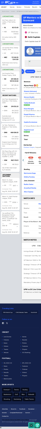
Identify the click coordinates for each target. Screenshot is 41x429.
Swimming (17, 399)
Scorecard (30, 71)
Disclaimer (31, 409)
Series (19, 7)
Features (25, 346)
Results (34, 7)
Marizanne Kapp (30, 173)
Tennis (16, 389)
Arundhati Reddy (30, 188)
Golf (16, 394)
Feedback (22, 409)
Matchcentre (8, 379)
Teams (6, 349)
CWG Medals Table (22, 312)
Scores (12, 7)
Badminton (7, 394)
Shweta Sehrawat (30, 91)
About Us (13, 409)
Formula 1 (7, 389)
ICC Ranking (26, 352)
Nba (23, 394)
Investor (4, 412)
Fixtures (27, 7)
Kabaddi (31, 394)
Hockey (25, 389)
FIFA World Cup (8, 312)
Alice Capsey (28, 192)
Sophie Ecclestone (30, 122)
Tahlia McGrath (29, 103)
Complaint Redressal (16, 412)
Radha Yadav (28, 184)
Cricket (4, 7)
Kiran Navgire (29, 109)
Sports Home (5, 11)
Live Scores (7, 336)
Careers (27, 412)
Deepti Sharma (29, 114)
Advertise (5, 409)
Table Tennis (29, 399)
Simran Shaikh (29, 97)
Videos (6, 346)
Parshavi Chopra (29, 147)
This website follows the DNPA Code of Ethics (15, 420)
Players (24, 349)
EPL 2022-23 (26, 363)
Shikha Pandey (29, 177)
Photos (24, 343)
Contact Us (5, 416)
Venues (6, 352)
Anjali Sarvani (29, 130)
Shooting (7, 399)
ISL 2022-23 (8, 363)
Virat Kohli (34, 312)
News (5, 343)
